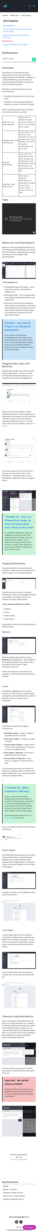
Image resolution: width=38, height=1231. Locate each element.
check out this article (22, 527)
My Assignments (9, 26)
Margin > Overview (10, 1189)
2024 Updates (26, 15)
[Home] (5, 6)
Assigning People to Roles (13, 1193)
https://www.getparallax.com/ (19, 1217)
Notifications (8, 41)
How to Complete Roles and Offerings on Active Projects (17, 30)
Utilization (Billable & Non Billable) (15, 45)
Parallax (5, 15)
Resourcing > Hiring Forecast (14, 1196)
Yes (17, 1157)
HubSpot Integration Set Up (13, 1199)
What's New (14, 15)
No (21, 1157)
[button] (34, 6)
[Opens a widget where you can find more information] (29, 1227)
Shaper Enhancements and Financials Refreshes (16, 36)
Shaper (5, 1186)
